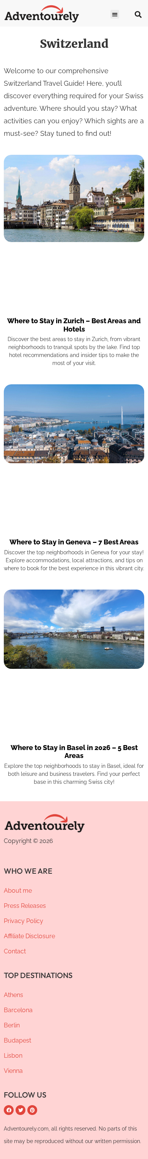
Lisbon (13, 1055)
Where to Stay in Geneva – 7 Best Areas (74, 542)
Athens (13, 995)
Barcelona (18, 1010)
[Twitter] (20, 1110)
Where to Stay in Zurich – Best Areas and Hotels (74, 325)
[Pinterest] (32, 1110)
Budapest (17, 1040)
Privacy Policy (23, 921)
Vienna (13, 1070)
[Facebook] (9, 1110)
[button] (114, 14)
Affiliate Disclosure (29, 936)
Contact (15, 951)
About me (18, 890)
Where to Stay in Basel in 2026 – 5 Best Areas (74, 752)
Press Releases (25, 905)
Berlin (12, 1025)
